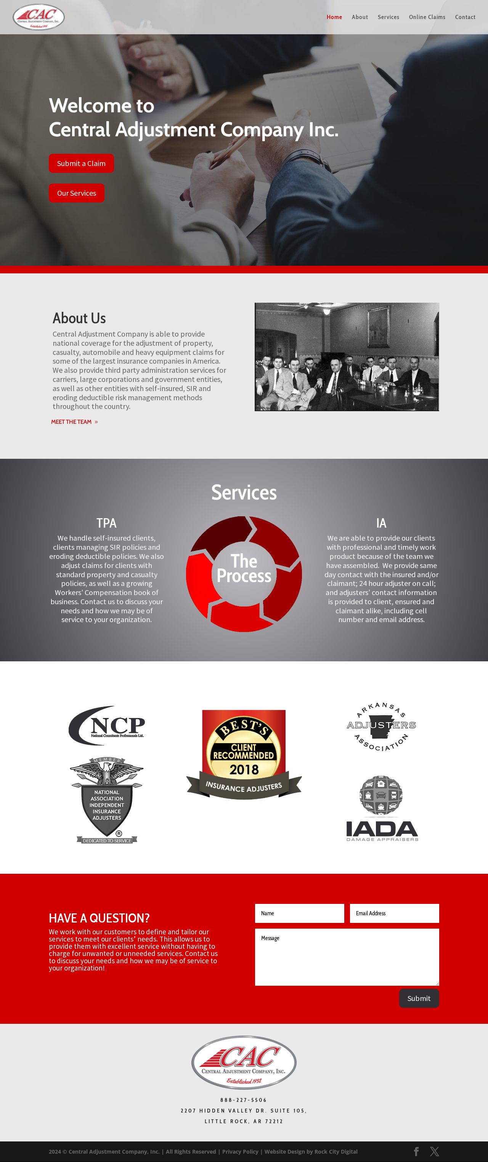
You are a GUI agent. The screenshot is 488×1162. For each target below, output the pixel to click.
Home (334, 17)
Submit (419, 998)
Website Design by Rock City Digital (311, 1151)
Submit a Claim (81, 163)
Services (389, 17)
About (360, 17)
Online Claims (427, 17)
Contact (465, 17)
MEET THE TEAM (71, 421)
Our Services (76, 193)
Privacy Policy (240, 1151)
